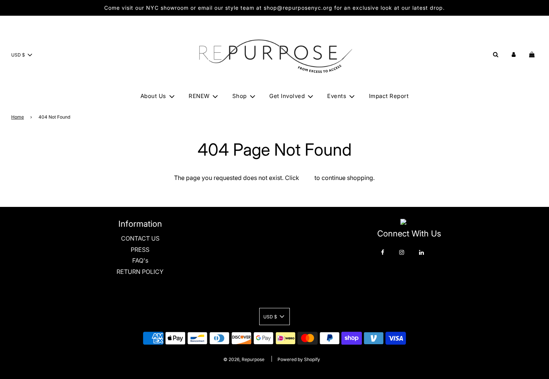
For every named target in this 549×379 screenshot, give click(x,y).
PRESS (140, 249)
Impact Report (389, 96)
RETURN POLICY (140, 271)
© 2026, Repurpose (243, 359)
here (307, 177)
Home (17, 117)
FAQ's (140, 260)
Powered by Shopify (298, 359)
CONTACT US (140, 238)
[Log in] (513, 54)
